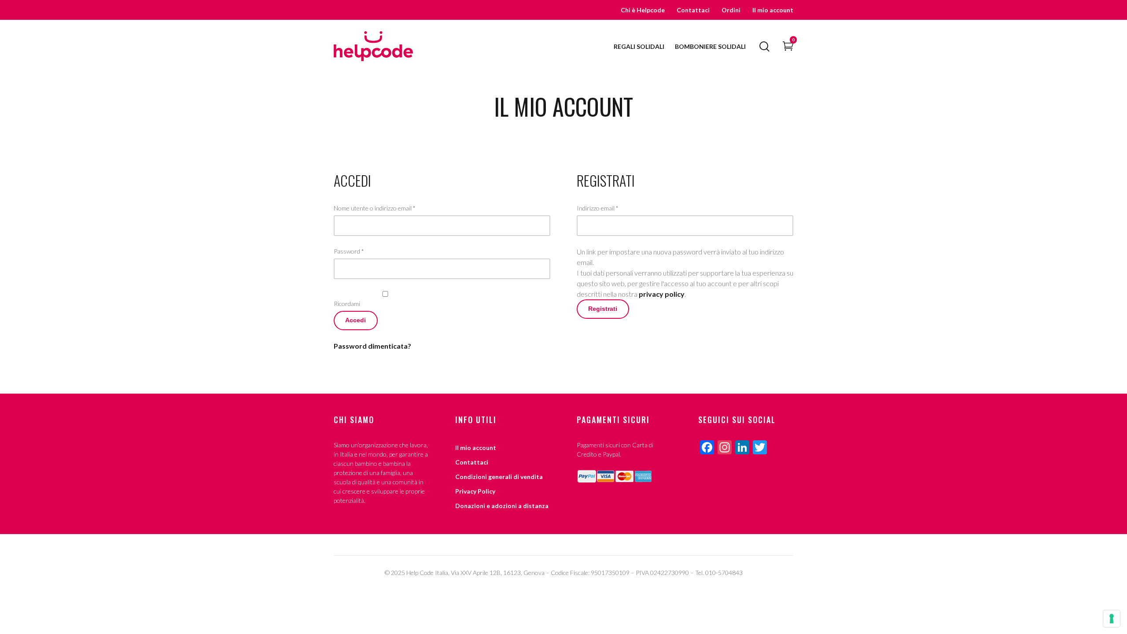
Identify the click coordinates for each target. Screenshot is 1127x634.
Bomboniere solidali (710, 46)
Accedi (355, 320)
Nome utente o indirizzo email (375, 208)
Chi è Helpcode (643, 10)
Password (349, 251)
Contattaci (693, 10)
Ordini (731, 10)
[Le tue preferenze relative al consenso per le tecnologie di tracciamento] (1111, 618)
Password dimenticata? (372, 346)
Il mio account (772, 10)
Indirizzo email (598, 208)
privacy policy (662, 294)
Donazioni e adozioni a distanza (502, 505)
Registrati (602, 309)
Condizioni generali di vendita (499, 476)
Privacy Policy (475, 491)
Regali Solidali (639, 46)
